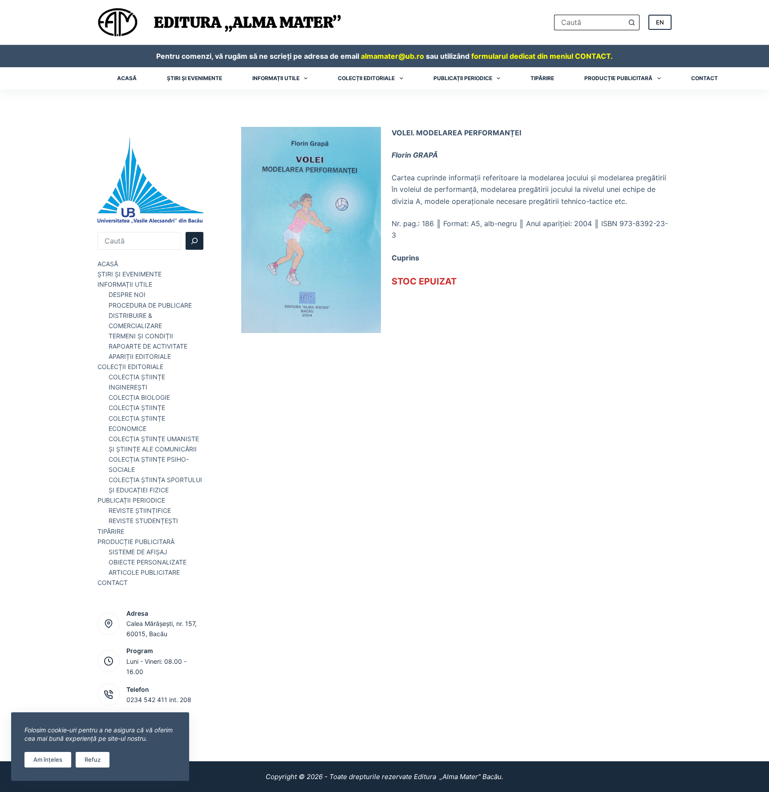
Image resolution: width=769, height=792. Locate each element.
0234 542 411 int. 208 (158, 699)
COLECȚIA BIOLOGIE (139, 397)
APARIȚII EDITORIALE (140, 356)
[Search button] (631, 22)
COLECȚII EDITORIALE (130, 366)
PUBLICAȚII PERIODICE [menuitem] (462, 78)
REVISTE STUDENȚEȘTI (143, 520)
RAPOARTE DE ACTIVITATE (148, 346)
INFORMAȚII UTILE (124, 284)
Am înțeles (47, 759)
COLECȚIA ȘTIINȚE (137, 407)
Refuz (93, 759)
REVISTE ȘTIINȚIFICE (140, 510)
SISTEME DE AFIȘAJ (138, 552)
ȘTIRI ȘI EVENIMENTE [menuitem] (194, 78)
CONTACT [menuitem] (704, 78)
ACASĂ (107, 264)
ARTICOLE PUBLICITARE (144, 572)
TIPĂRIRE (110, 531)
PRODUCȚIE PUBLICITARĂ (135, 541)
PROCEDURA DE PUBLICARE (150, 305)
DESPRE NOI (127, 294)
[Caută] (194, 241)
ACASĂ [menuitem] (127, 78)
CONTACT (112, 582)
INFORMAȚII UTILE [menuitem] (276, 78)
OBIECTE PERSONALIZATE (147, 562)
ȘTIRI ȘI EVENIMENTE (129, 274)
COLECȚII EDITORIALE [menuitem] (366, 78)
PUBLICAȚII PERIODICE (131, 500)
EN (660, 22)
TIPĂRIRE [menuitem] (542, 78)
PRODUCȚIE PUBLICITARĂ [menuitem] (618, 78)
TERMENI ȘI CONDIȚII (141, 336)
